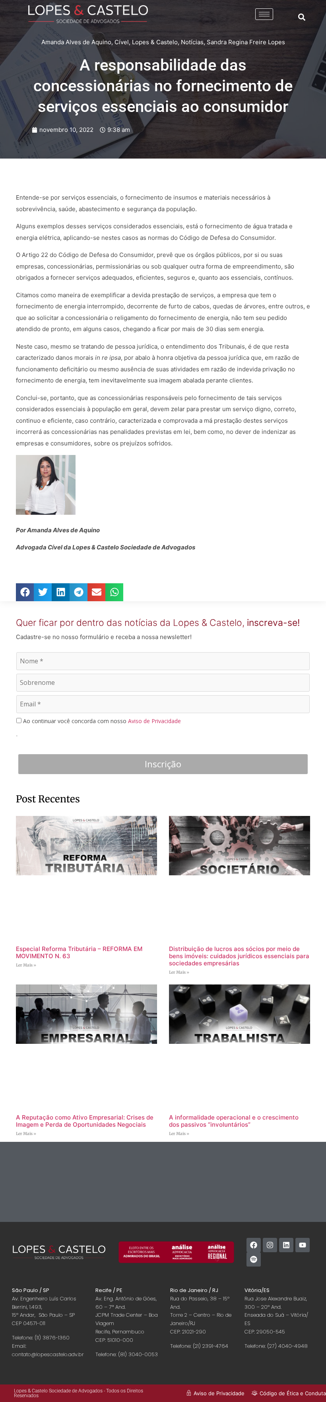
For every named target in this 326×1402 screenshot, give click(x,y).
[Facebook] (253, 1245)
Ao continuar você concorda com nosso (101, 721)
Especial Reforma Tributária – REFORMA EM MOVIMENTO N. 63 (79, 952)
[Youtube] (302, 1245)
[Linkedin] (286, 1245)
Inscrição (163, 764)
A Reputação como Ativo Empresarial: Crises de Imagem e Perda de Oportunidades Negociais (84, 1121)
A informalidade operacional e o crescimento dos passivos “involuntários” (234, 1121)
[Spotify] (253, 1259)
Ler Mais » (26, 965)
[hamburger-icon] (264, 14)
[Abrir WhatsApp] (306, 1382)
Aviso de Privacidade (154, 721)
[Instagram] (270, 1245)
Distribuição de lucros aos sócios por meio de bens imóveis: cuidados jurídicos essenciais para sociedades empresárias (239, 956)
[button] (301, 17)
